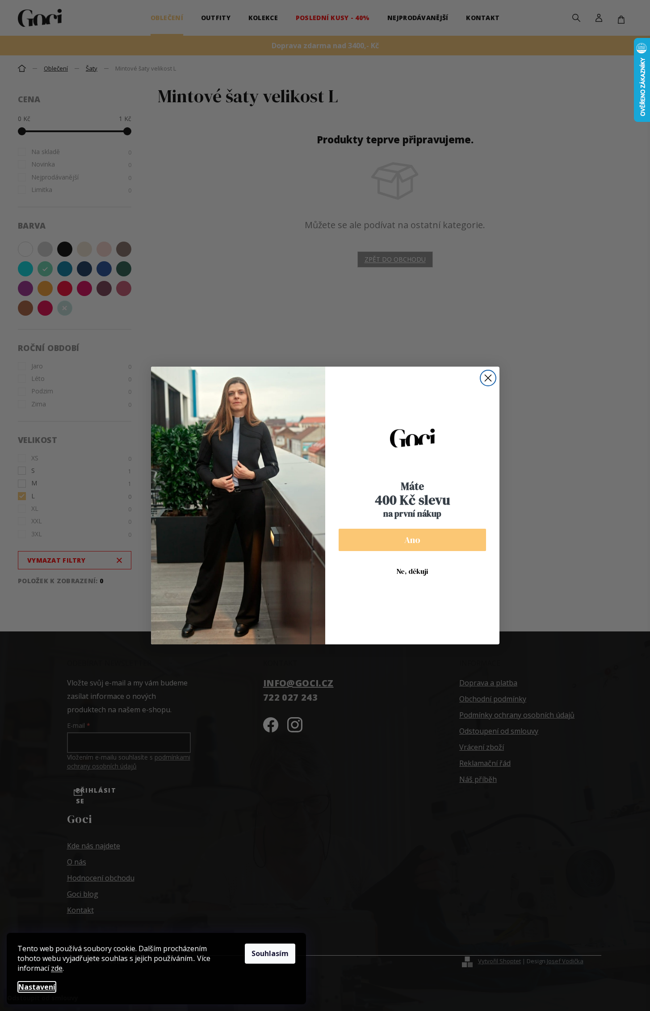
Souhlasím (270, 953)
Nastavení (36, 987)
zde (57, 968)
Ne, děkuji (412, 571)
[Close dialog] (488, 378)
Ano (412, 540)
